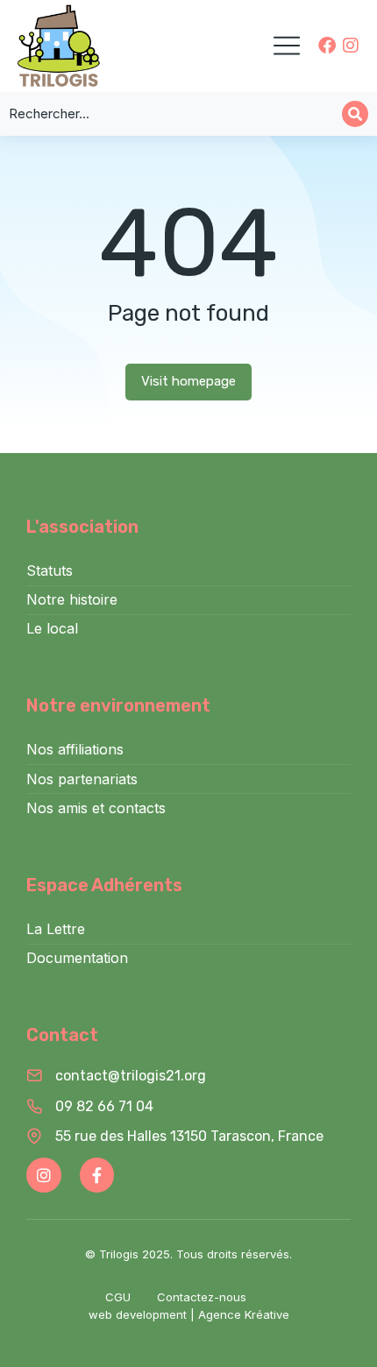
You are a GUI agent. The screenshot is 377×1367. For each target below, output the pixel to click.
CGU (118, 1297)
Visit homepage (188, 381)
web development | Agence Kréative (189, 1314)
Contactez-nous (201, 1297)
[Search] (355, 114)
